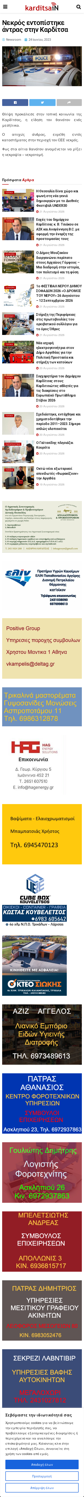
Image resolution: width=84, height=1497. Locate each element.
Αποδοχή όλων (42, 1464)
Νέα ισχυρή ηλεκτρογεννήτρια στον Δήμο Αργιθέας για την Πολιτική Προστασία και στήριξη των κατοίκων (55, 352)
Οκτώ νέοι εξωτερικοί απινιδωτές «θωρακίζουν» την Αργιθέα (57, 473)
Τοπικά (9, 192)
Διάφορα (10, 254)
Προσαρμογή (42, 1476)
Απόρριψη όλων (42, 1488)
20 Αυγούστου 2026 (51, 368)
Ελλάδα (10, 316)
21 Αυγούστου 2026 (51, 211)
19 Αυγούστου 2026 (51, 484)
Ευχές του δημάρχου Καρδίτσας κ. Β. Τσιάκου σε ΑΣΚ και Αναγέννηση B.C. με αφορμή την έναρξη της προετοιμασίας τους (57, 229)
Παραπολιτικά (13, 444)
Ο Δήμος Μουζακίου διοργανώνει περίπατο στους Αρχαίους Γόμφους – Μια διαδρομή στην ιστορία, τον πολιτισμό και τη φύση (58, 262)
